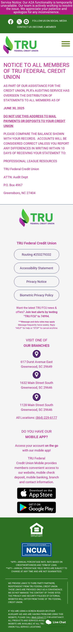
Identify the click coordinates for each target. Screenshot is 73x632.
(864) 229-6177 (46, 417)
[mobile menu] (65, 43)
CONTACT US (24, 27)
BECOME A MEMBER (44, 27)
